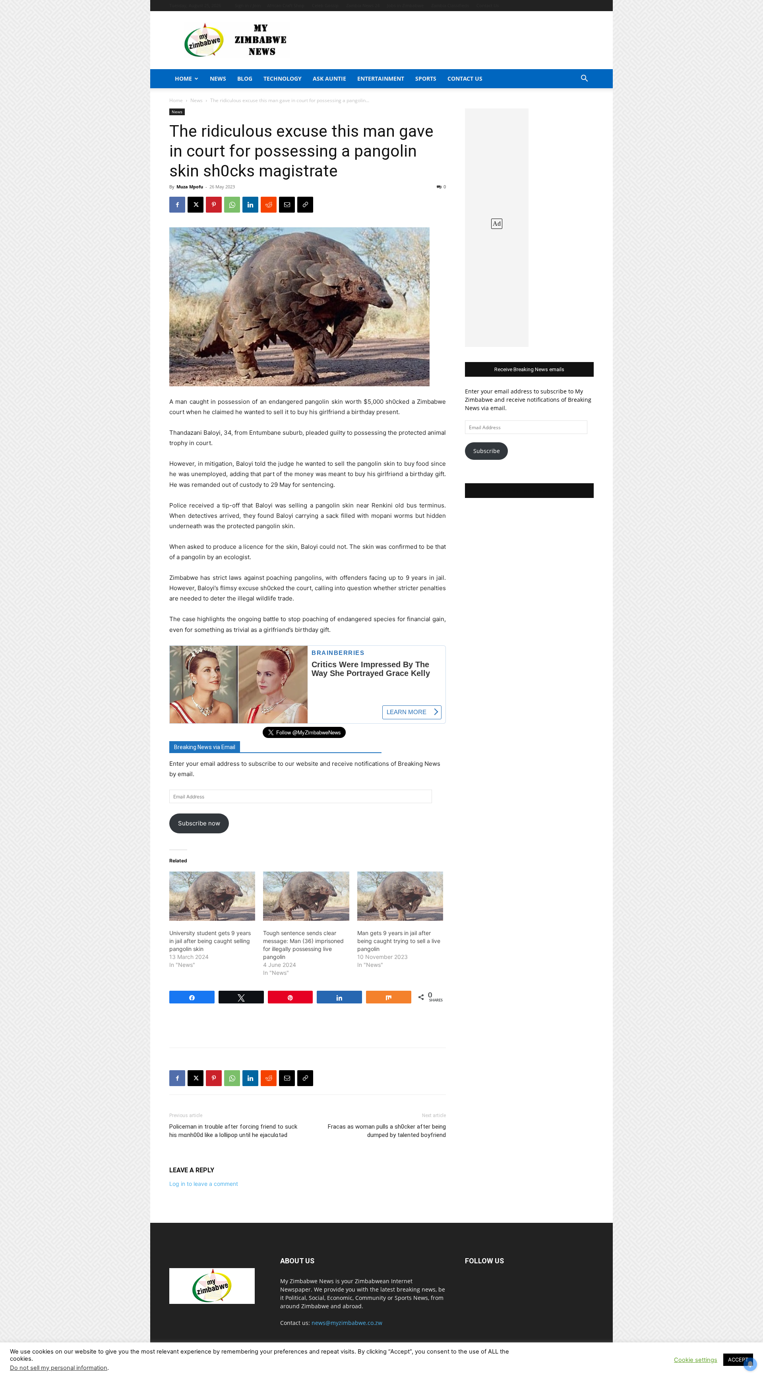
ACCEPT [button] (738, 1359)
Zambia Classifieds (450, 5)
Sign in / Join (248, 5)
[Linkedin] (250, 205)
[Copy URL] (305, 205)
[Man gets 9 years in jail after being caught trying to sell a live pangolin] (400, 896)
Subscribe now (199, 823)
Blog (244, 78)
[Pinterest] (214, 205)
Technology (282, 78)
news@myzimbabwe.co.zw (347, 1323)
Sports (425, 78)
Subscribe (486, 451)
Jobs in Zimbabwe (405, 5)
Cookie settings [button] (695, 1359)
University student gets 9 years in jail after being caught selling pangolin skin (210, 941)
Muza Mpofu (189, 187)
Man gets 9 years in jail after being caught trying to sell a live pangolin (398, 941)
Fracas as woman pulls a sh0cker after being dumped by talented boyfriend (387, 1131)
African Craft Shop (285, 5)
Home (183, 78)
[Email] (287, 205)
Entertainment (380, 78)
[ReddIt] (269, 205)
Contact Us (487, 5)
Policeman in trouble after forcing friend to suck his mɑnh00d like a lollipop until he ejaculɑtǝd (233, 1131)
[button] (584, 79)
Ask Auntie (329, 78)
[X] (195, 205)
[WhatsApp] (232, 205)
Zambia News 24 (363, 5)
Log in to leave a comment (203, 1183)
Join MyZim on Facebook (529, 490)
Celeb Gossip (325, 5)
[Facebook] (177, 205)
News (218, 78)
